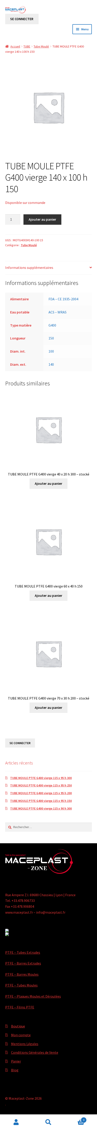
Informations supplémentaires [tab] (29, 267)
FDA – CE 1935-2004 (63, 299)
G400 (52, 325)
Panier (16, 1061)
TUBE (26, 46)
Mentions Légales (24, 1044)
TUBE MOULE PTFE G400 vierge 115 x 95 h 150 (41, 801)
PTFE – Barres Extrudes (23, 963)
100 (51, 351)
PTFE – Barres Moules (22, 974)
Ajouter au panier (42, 219)
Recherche (48, 1122)
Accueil (15, 46)
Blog (14, 1070)
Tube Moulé (41, 46)
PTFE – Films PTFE (19, 1007)
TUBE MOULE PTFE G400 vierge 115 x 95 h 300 (41, 778)
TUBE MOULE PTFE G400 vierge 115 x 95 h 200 (41, 793)
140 (51, 364)
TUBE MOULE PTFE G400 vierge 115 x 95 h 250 (41, 785)
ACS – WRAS (57, 312)
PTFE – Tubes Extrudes (22, 952)
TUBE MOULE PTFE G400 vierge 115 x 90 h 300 (41, 808)
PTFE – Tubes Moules (21, 985)
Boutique (18, 1026)
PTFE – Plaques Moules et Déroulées (33, 996)
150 (51, 338)
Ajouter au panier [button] (48, 483)
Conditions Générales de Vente (34, 1052)
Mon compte (21, 1035)
